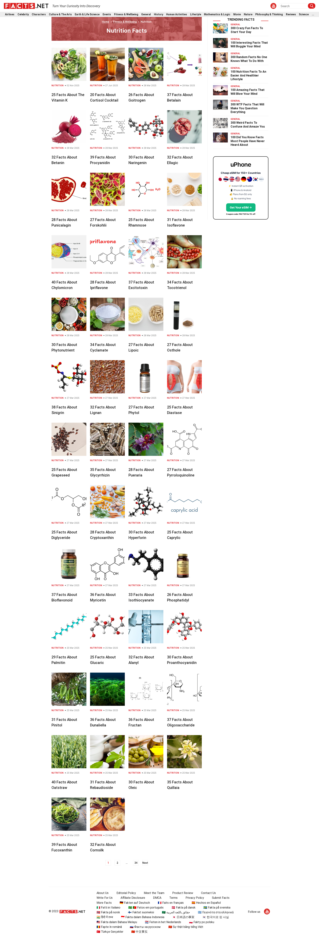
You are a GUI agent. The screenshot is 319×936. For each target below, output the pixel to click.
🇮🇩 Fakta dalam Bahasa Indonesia (142, 917)
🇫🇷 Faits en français (171, 902)
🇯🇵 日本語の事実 (183, 917)
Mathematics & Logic (217, 14)
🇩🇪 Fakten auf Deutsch (135, 902)
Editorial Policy (126, 893)
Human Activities (176, 14)
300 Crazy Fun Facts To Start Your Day (247, 30)
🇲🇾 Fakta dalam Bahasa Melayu (117, 922)
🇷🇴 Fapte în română (109, 927)
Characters (39, 14)
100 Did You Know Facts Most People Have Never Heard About (248, 141)
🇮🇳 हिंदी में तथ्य (105, 917)
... (313, 14)
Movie (237, 14)
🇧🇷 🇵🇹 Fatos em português (146, 907)
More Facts (104, 902)
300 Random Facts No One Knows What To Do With (249, 59)
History (158, 14)
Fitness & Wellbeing (126, 14)
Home (105, 21)
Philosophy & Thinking (269, 14)
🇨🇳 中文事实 (139, 931)
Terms (173, 898)
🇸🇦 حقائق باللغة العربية (176, 912)
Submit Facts (220, 898)
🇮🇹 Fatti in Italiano (108, 907)
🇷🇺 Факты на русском (145, 927)
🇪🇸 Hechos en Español (206, 902)
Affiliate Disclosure (133, 898)
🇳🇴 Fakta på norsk (108, 912)
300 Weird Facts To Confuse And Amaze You (248, 124)
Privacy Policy (195, 898)
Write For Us (105, 898)
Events (107, 14)
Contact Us (208, 893)
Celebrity (23, 14)
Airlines (9, 14)
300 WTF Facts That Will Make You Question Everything (247, 108)
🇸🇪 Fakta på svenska (216, 907)
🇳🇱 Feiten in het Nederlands (163, 922)
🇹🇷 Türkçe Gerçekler (110, 931)
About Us (103, 893)
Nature (248, 14)
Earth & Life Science (87, 14)
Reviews (291, 14)
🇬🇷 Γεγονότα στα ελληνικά (216, 912)
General (146, 14)
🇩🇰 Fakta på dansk (183, 907)
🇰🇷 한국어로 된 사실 (215, 917)
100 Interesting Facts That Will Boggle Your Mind (249, 44)
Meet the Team (154, 893)
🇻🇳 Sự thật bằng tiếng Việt (185, 927)
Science (304, 14)
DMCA (157, 898)
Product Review (182, 893)
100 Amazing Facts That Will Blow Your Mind (248, 91)
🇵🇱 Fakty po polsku (201, 922)
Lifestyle (195, 14)
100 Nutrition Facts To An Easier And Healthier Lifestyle (248, 75)
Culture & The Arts (60, 14)
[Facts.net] (26, 5)
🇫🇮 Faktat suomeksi (141, 912)
